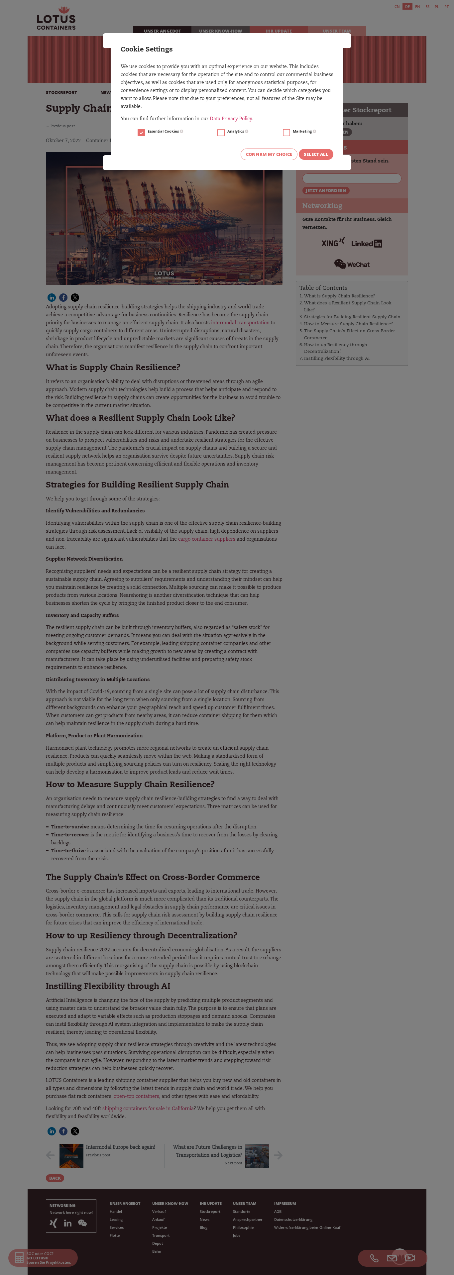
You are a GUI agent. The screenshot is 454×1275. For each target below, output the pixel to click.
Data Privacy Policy (231, 119)
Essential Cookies (164, 131)
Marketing (303, 131)
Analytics (236, 131)
